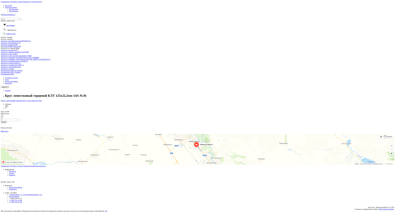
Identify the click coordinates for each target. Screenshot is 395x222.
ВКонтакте (4, 131)
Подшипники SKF (7, 74)
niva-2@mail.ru (14, 196)
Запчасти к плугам (7, 69)
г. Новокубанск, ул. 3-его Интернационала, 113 (25, 194)
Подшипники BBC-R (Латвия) (11, 70)
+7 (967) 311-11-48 (10, 34)
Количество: (5, 113)
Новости (39, 2)
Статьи (33, 2)
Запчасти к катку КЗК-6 (9, 54)
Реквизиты (13, 189)
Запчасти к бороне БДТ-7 (10, 50)
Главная (7, 90)
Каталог (6, 39)
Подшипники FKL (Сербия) (10, 72)
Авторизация (13, 9)
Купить (4, 122)
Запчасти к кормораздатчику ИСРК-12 (14, 61)
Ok (106, 211)
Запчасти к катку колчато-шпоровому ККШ (16, 56)
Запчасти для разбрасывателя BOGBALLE (16, 41)
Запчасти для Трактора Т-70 (10, 43)
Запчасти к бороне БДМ (9, 45)
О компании (5, 2)
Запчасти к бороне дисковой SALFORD (15, 52)
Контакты (26, 2)
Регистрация (13, 11)
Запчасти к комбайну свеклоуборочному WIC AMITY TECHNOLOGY (26, 59)
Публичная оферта (11, 81)
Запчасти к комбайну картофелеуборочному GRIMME (20, 57)
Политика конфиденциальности (34, 166)
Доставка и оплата (16, 2)
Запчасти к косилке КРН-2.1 (11, 63)
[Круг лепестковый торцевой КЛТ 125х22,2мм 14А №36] (21, 101)
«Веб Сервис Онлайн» (386, 209)
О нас (7, 79)
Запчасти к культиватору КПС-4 (12, 65)
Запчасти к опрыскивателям (11, 67)
